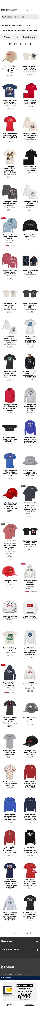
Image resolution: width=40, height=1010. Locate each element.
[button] (37, 10)
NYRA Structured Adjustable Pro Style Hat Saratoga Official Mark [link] (10, 505)
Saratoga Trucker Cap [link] (30, 718)
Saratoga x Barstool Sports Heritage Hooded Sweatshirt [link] (10, 339)
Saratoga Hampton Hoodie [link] (30, 683)
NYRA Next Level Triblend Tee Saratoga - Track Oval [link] (10, 473)
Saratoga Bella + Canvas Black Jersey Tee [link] (9, 752)
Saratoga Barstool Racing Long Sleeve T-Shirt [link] (10, 272)
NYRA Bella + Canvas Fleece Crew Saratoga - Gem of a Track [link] (9, 817)
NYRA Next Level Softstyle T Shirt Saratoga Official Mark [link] (10, 136)
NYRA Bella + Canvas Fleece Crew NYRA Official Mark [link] (30, 784)
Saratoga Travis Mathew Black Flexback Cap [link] (30, 752)
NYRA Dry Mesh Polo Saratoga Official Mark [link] (30, 102)
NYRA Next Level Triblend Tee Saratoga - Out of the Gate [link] (30, 915)
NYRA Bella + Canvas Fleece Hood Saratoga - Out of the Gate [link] (30, 440)
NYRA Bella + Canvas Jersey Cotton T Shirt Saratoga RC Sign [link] (30, 882)
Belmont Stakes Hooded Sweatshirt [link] (30, 582)
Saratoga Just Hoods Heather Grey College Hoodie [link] (30, 407)
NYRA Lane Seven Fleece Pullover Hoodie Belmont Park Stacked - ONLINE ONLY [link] (10, 915)
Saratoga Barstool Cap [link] (10, 581)
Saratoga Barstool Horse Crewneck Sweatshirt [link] (10, 203)
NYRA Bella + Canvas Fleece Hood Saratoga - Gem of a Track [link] (10, 849)
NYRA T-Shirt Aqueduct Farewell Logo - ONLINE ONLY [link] (30, 339)
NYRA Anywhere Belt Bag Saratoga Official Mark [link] (9, 439)
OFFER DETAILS (29, 1005)
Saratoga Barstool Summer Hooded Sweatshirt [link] (30, 135)
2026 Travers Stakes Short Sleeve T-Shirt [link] (30, 507)
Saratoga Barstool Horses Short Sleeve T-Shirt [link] (30, 68)
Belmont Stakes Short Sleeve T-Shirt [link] (9, 649)
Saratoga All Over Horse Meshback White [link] (10, 618)
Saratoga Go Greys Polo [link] (30, 271)
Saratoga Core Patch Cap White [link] (30, 617)
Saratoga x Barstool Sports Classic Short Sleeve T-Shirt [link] (10, 169)
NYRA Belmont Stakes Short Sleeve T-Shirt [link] (10, 373)
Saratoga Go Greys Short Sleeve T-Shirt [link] (9, 305)
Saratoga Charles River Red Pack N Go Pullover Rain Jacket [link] (10, 407)
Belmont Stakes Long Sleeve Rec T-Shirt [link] (10, 236)
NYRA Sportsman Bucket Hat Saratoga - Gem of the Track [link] (30, 473)
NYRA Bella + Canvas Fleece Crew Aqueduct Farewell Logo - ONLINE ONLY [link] (30, 650)
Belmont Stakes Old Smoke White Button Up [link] (10, 783)
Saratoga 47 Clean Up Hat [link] (9, 70)
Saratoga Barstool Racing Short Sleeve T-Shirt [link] (10, 102)
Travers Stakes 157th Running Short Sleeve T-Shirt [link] (10, 546)
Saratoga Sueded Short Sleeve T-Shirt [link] (10, 719)
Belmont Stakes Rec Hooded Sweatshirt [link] (9, 684)
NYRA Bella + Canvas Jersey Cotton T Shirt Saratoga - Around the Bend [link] (9, 882)
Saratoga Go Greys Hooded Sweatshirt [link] (30, 203)
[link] (32, 10)
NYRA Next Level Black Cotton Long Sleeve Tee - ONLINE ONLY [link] (30, 374)
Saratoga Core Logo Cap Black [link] (30, 236)
